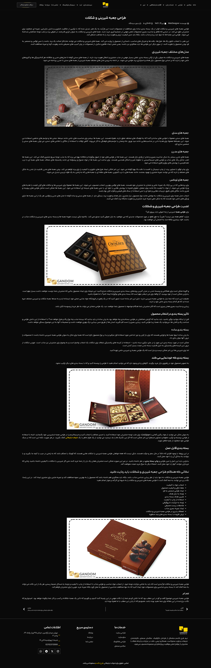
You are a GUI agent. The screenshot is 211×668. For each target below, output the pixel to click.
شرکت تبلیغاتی (71, 437)
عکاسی (189, 5)
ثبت (80, 5)
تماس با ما (54, 5)
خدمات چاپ (170, 5)
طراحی (180, 5)
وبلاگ (41, 5)
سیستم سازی (87, 5)
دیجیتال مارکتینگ (68, 5)
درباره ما (47, 5)
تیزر (144, 5)
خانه (194, 5)
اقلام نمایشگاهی (155, 5)
